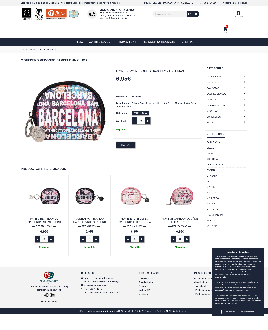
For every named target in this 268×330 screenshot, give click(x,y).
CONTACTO (187, 3)
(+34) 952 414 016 (93, 289)
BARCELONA (140, 113)
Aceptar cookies (229, 312)
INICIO (24, 49)
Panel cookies (50, 301)
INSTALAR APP (171, 3)
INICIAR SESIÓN (152, 3)
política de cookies (222, 300)
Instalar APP (144, 290)
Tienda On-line (145, 282)
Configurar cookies (247, 312)
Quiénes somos (146, 278)
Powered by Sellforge (155, 311)
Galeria (142, 286)
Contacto (143, 294)
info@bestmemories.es (236, 3)
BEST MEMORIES (127, 311)
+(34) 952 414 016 (207, 3)
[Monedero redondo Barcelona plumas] (65, 111)
